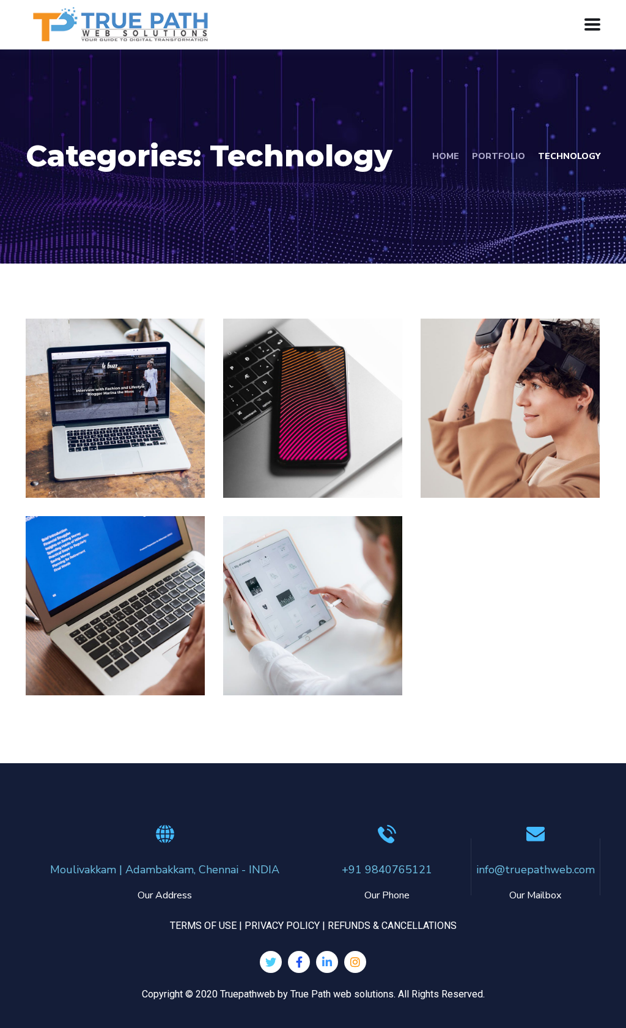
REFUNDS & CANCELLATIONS (392, 925)
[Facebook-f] (299, 962)
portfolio (498, 156)
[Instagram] (355, 962)
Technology (117, 471)
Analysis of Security (92, 441)
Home (445, 156)
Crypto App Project (292, 638)
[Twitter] (271, 962)
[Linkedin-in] (327, 962)
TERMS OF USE (203, 925)
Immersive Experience (94, 638)
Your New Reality (483, 441)
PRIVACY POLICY (282, 925)
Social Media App (296, 441)
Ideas (64, 471)
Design (265, 471)
